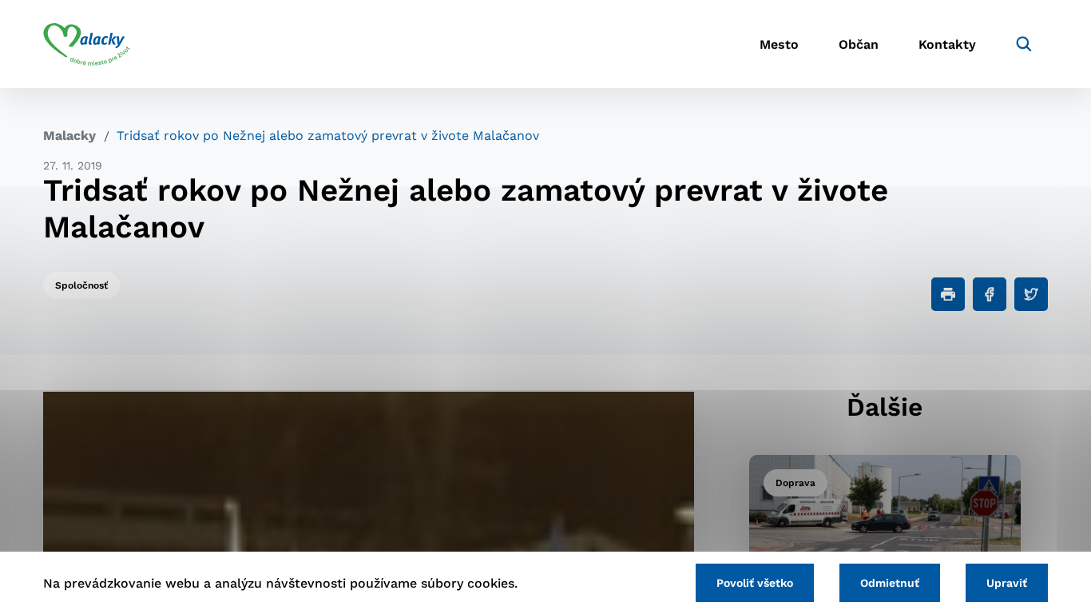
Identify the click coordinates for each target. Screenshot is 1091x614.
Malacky (69, 135)
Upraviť (1006, 582)
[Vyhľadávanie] (1024, 44)
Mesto (779, 44)
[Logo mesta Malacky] (86, 44)
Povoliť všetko (754, 582)
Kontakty (947, 44)
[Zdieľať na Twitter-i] (1031, 294)
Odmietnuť (889, 582)
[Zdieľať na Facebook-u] (989, 294)
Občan (859, 44)
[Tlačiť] (948, 294)
